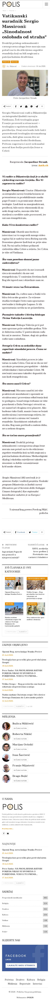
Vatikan (5, 920)
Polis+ (4, 931)
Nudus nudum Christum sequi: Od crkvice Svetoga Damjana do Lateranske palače (23, 696)
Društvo (10, 578)
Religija (15, 62)
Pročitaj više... (7, 829)
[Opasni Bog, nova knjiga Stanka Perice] (14, 583)
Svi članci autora (20, 728)
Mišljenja (6, 926)
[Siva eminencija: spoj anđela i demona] (36, 608)
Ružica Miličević (23, 724)
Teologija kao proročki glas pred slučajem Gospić (24, 661)
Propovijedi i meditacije (38, 578)
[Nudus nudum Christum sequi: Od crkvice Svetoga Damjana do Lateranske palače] (14, 608)
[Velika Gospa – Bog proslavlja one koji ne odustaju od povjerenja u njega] (36, 583)
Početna (9, 980)
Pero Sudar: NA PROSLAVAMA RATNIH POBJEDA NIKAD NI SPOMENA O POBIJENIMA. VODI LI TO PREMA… (22, 673)
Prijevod (6, 62)
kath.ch (43, 165)
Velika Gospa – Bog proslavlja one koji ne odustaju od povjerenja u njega (23, 685)
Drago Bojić (20, 776)
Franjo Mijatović (23, 765)
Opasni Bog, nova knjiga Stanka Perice (22, 651)
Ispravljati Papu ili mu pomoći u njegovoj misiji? (12, 554)
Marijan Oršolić (22, 744)
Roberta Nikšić (22, 734)
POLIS (30, 997)
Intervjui (37, 984)
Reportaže (25, 984)
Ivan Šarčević (21, 755)
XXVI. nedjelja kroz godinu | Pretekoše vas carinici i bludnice (38, 553)
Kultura (5, 914)
